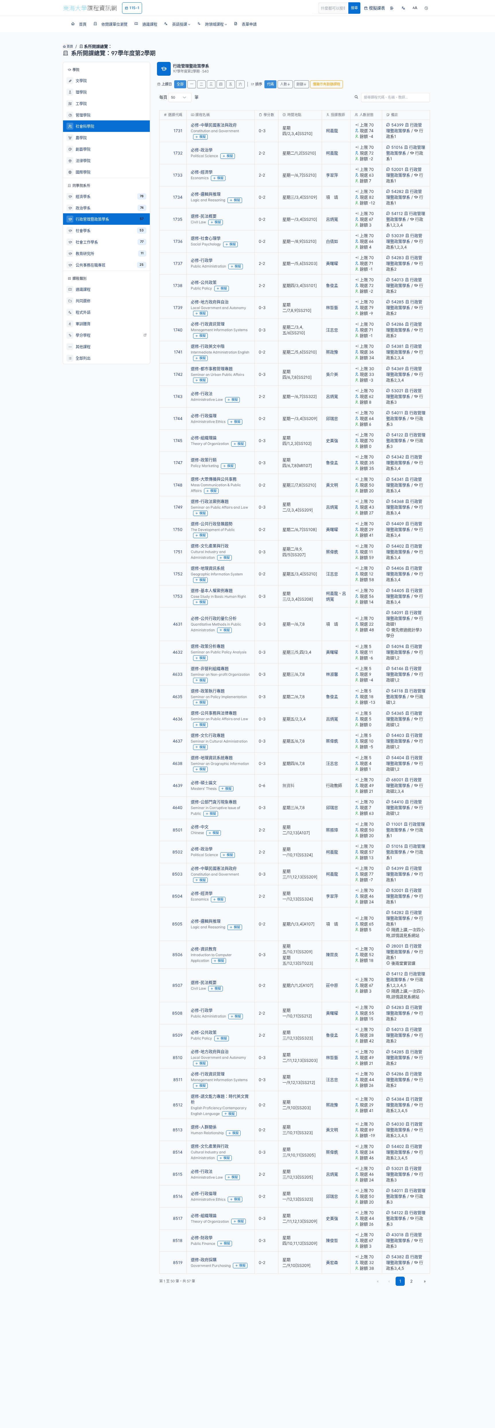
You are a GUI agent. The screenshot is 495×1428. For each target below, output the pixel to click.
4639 (177, 785)
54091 (397, 612)
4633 (177, 674)
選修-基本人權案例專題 (212, 590)
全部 (180, 84)
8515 (177, 1174)
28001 (397, 945)
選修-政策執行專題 (208, 690)
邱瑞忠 (332, 418)
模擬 (202, 137)
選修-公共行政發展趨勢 (212, 523)
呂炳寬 (332, 219)
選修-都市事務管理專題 (212, 368)
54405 (397, 590)
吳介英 (332, 374)
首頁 (69, 46)
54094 (397, 646)
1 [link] (400, 1281)
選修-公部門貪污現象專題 (214, 801)
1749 (178, 507)
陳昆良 (332, 954)
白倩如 (332, 241)
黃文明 (332, 484)
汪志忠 (332, 329)
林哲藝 (332, 307)
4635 (177, 696)
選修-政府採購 (204, 1259)
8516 (177, 1196)
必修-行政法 (202, 393)
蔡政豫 (332, 351)
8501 (177, 829)
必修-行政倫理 (204, 415)
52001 (397, 169)
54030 (397, 1124)
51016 (397, 147)
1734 (177, 197)
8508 (177, 1013)
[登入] (392, 8)
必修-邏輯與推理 (206, 194)
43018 (397, 1234)
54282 (397, 191)
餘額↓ (301, 84)
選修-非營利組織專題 (210, 668)
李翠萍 (332, 175)
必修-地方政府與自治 (210, 301)
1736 (177, 241)
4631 (177, 624)
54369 (397, 368)
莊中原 (332, 985)
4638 (177, 763)
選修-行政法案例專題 (210, 501)
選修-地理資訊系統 (208, 568)
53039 (397, 235)
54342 (397, 456)
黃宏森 (332, 1262)
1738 (177, 285)
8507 (177, 985)
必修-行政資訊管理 (208, 323)
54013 (397, 279)
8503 (177, 874)
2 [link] (411, 1281)
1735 (177, 219)
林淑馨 (332, 674)
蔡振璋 (332, 829)
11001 (396, 824)
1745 (177, 440)
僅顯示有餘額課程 (326, 84)
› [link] (422, 145)
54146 (397, 668)
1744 (177, 418)
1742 (178, 374)
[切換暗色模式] (426, 8)
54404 (397, 757)
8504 (177, 896)
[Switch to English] (403, 8)
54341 (397, 479)
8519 (177, 1262)
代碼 (270, 84)
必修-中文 (200, 826)
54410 (397, 801)
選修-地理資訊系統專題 (212, 757)
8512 (177, 1104)
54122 (397, 434)
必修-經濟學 (202, 171)
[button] (177, 24)
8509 (177, 1035)
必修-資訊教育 (204, 948)
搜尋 (354, 8)
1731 (178, 130)
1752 (177, 573)
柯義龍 (332, 130)
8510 (177, 1057)
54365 (397, 713)
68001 (397, 779)
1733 (177, 175)
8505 (177, 923)
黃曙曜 (332, 263)
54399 (397, 124)
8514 (177, 1152)
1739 (177, 307)
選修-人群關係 (204, 1126)
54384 (397, 1099)
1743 (177, 396)
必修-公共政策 (204, 282)
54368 (397, 501)
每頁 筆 (179, 97)
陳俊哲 (332, 1240)
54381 (397, 346)
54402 (397, 546)
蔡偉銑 (332, 551)
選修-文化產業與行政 (210, 545)
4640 (177, 807)
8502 (177, 851)
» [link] (425, 1281)
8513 (177, 1129)
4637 (177, 741)
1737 (177, 263)
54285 (397, 301)
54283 (397, 257)
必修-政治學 (202, 149)
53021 (397, 390)
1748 (177, 484)
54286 (397, 324)
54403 (397, 735)
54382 (397, 1256)
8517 (177, 1218)
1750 (177, 529)
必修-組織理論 (204, 437)
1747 (178, 462)
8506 (177, 954)
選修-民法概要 (204, 216)
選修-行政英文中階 (208, 346)
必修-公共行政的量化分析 (214, 618)
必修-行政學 (202, 260)
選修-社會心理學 (206, 238)
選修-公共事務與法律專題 (214, 712)
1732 (177, 153)
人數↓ (285, 84)
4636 (177, 718)
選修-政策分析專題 (208, 646)
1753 (177, 596)
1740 (177, 329)
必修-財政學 (202, 1237)
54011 (397, 412)
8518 (177, 1240)
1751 (178, 551)
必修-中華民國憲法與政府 (214, 124)
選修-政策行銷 (204, 459)
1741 (178, 351)
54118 (397, 690)
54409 (397, 523)
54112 (397, 213)
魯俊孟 (332, 285)
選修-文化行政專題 (208, 735)
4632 (177, 652)
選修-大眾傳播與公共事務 (214, 478)
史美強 (332, 440)
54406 (397, 568)
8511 (177, 1079)
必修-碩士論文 (204, 782)
